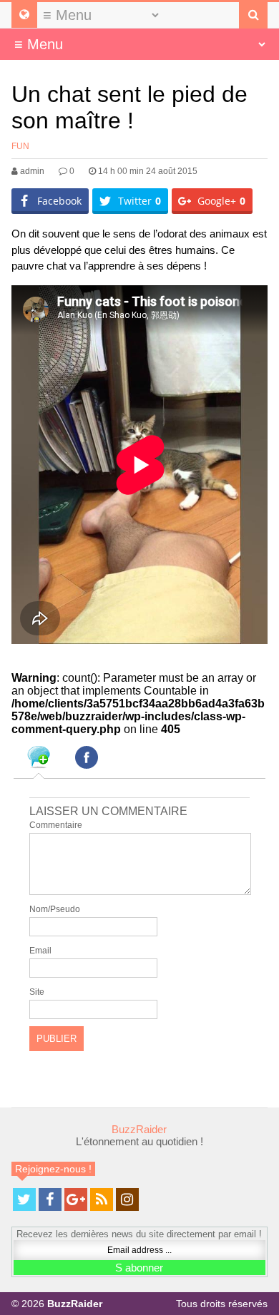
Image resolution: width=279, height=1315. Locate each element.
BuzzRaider (139, 1129)
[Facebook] (50, 1199)
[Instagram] (127, 1199)
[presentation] (39, 759)
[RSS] (101, 1199)
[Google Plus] (75, 1199)
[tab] (39, 759)
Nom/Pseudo (54, 909)
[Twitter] (24, 1199)
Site (36, 992)
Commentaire (55, 825)
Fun (20, 146)
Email (40, 951)
